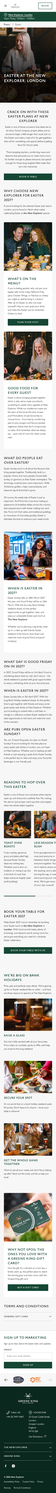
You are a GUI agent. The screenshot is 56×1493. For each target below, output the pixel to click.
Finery (7, 24)
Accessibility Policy (12, 1481)
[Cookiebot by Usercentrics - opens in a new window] (40, 690)
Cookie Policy (28, 1481)
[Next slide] (49, 1379)
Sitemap (7, 1488)
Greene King (12, 1456)
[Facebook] (5, 1466)
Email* (8, 1349)
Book (45, 6)
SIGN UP (28, 1365)
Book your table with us (28, 950)
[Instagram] (13, 1466)
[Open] (5, 6)
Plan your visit (28, 322)
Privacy (40, 1481)
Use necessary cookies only (28, 801)
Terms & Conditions (22, 1488)
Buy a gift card (28, 1287)
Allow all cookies (28, 791)
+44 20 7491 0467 (15, 1416)
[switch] (48, 750)
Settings (42, 781)
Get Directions (36, 1436)
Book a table (28, 176)
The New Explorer (15, 1447)
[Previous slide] (6, 1379)
